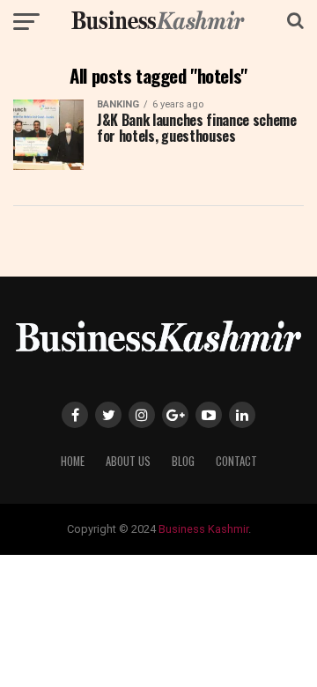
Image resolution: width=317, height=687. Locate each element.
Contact (236, 461)
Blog (183, 461)
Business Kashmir (203, 529)
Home (73, 461)
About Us (128, 461)
